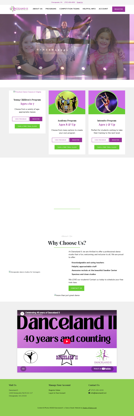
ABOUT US (38, 9)
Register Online (54, 390)
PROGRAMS (51, 9)
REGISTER (119, 9)
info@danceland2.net (98, 393)
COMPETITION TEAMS (69, 9)
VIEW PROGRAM (20, 119)
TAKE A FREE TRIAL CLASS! (27, 126)
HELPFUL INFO (89, 9)
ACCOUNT (103, 9)
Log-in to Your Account (57, 393)
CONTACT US (76, 288)
